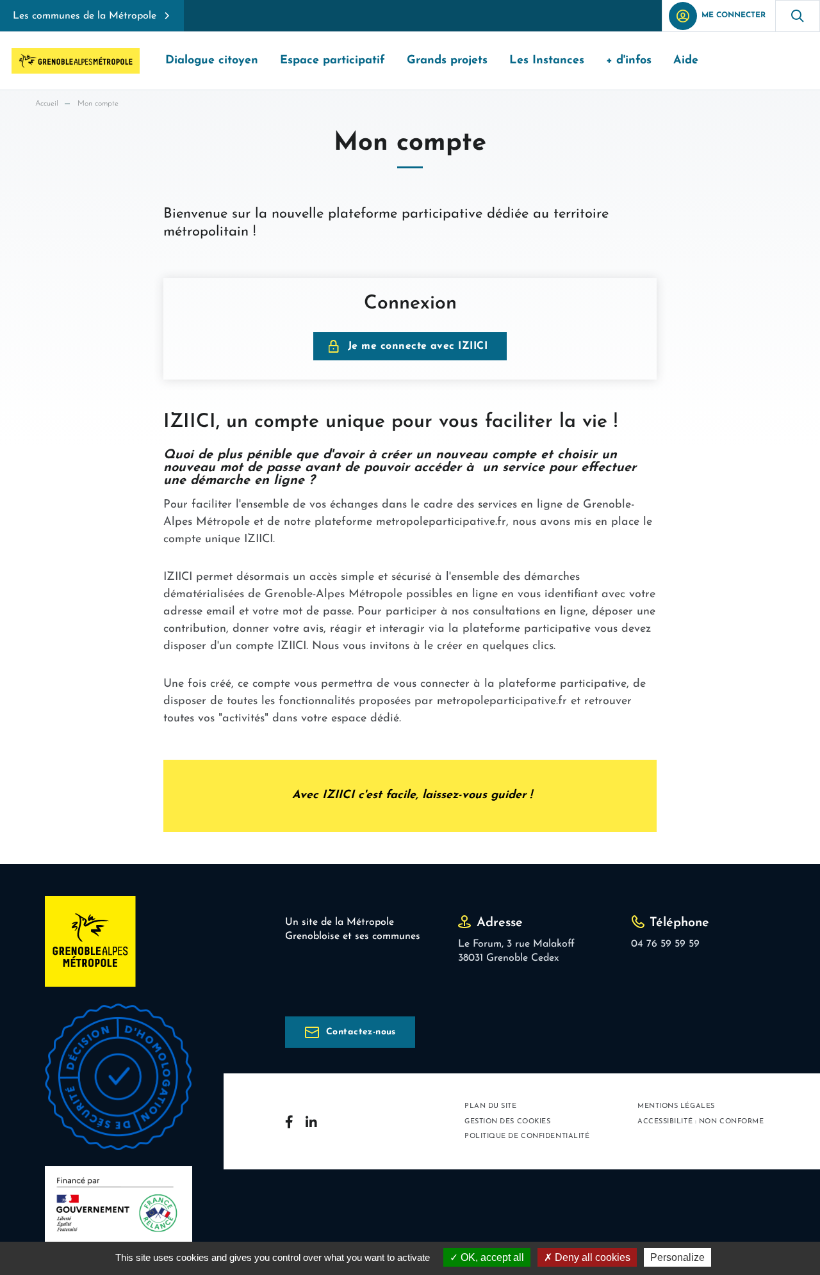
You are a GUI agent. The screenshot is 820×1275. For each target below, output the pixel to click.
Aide (685, 61)
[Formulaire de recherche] (797, 15)
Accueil (46, 104)
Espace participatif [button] (332, 61)
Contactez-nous (361, 1032)
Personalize (677, 1257)
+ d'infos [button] (629, 61)
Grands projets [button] (447, 61)
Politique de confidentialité (526, 1136)
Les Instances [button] (546, 61)
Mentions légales (676, 1106)
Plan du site (490, 1106)
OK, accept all (491, 1257)
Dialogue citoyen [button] (211, 61)
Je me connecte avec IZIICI (418, 346)
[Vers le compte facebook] (289, 1122)
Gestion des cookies (507, 1121)
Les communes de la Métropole (84, 16)
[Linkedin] (311, 1121)
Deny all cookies (591, 1257)
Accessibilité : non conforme (700, 1121)
